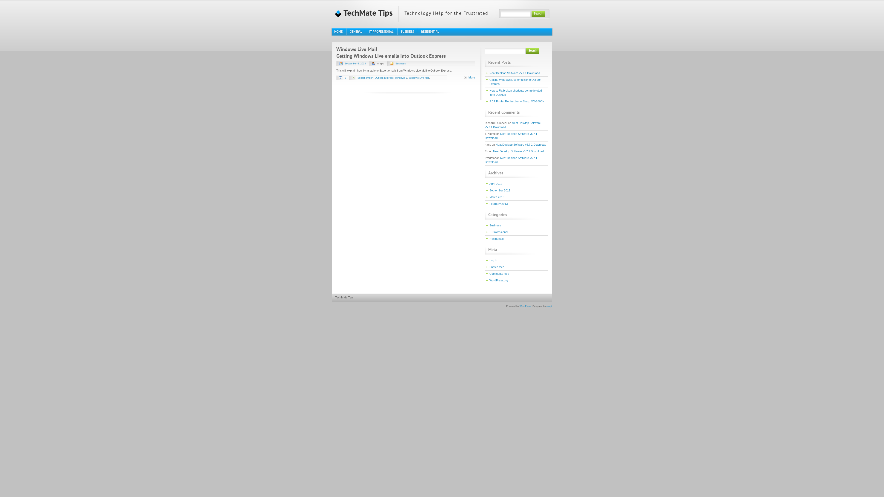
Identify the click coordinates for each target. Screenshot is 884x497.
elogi (549, 306)
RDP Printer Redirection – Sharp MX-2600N (516, 101)
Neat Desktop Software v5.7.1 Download (514, 73)
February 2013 (498, 203)
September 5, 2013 (355, 63)
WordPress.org (498, 280)
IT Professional (498, 232)
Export (361, 77)
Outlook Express (384, 77)
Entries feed (496, 267)
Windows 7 (401, 77)
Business (400, 63)
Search (538, 14)
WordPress (525, 306)
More (471, 77)
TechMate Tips (367, 14)
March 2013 (496, 197)
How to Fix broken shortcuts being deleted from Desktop (515, 92)
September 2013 (499, 190)
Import (369, 77)
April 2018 (495, 183)
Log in (493, 260)
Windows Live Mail (419, 77)
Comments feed (499, 273)
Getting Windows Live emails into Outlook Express (391, 56)
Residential (496, 238)
